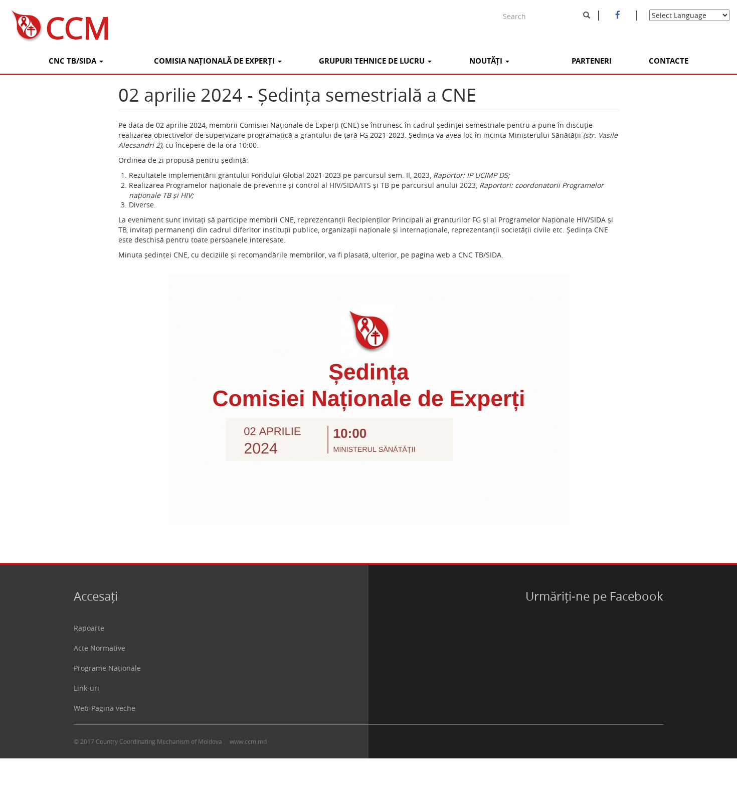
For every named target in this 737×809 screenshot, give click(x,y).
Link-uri (86, 688)
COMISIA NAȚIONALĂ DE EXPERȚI (215, 61)
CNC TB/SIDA (73, 61)
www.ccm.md (248, 741)
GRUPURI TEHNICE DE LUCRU (373, 61)
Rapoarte (89, 628)
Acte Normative (99, 648)
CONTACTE (668, 61)
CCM (78, 24)
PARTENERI (592, 61)
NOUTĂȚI (486, 61)
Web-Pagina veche (104, 708)
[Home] (23, 24)
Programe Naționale (107, 668)
